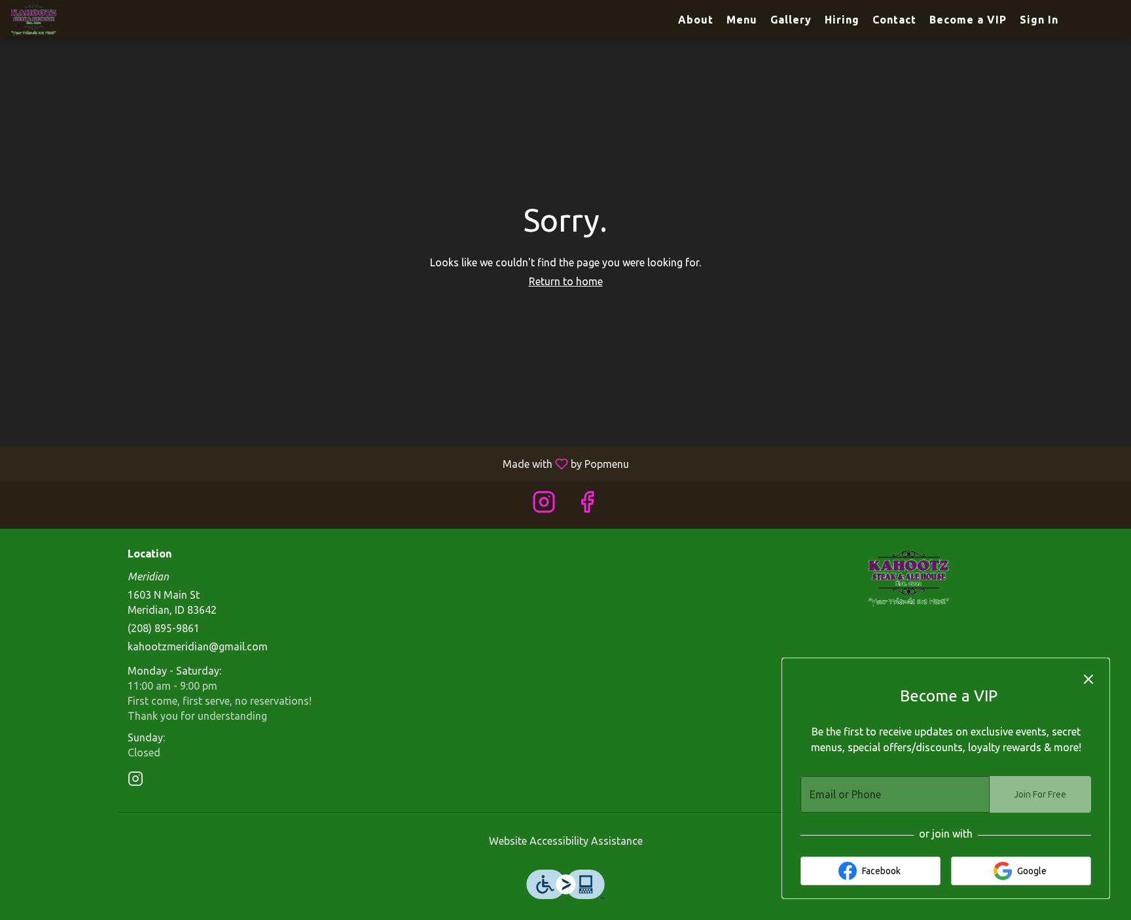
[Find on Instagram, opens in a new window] (544, 505)
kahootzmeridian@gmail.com (198, 646)
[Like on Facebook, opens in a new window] (587, 505)
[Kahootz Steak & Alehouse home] (69, 19)
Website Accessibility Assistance (566, 841)
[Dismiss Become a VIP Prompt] (1088, 679)
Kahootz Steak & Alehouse (909, 577)
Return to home (566, 281)
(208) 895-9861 (164, 628)
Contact (894, 20)
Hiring (842, 20)
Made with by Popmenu (319, 463)
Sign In (1039, 20)
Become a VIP (968, 20)
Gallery (791, 20)
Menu (742, 20)
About (695, 20)
